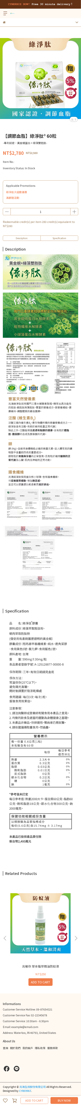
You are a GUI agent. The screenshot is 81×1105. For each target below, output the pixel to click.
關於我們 (15, 1048)
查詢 (5, 1048)
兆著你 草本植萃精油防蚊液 (40, 966)
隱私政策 (40, 1048)
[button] (76, 938)
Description (22, 238)
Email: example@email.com (20, 1027)
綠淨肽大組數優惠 (16, 192)
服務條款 (52, 1048)
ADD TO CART (34, 1100)
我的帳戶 (27, 1048)
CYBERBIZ (25, 1091)
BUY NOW (64, 1100)
